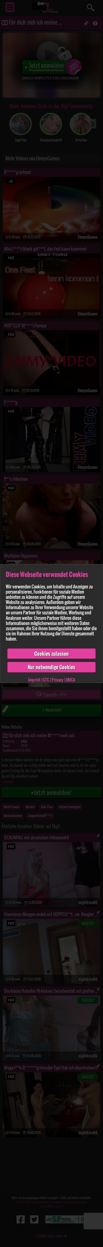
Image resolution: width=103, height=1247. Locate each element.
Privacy (57, 680)
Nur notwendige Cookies (51, 667)
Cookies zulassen (51, 653)
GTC (46, 680)
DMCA (70, 680)
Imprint (34, 680)
